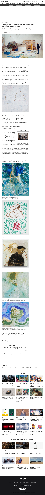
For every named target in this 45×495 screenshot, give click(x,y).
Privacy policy (33, 482)
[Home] (3, 3)
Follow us (23, 64)
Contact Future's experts (17, 482)
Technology (37, 3)
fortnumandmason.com (8, 334)
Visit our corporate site (31, 492)
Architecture (7, 3)
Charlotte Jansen (5, 32)
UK (8, 148)
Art (2, 22)
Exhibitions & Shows (7, 22)
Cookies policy (19, 483)
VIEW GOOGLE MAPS (6, 360)
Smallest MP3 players (28, 5)
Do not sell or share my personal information (22, 485)
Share (4, 64)
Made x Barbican (11, 5)
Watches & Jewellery (25, 3)
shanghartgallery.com (22, 334)
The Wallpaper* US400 (19, 5)
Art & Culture (19, 3)
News (18, 32)
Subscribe (39, 1)
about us (10, 482)
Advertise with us (25, 483)
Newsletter (27, 64)
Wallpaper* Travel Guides (37, 5)
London (16, 72)
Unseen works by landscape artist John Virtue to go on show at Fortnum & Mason (23, 144)
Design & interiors (12, 3)
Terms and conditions (26, 482)
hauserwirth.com (15, 334)
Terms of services (13, 353)
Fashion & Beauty (32, 3)
